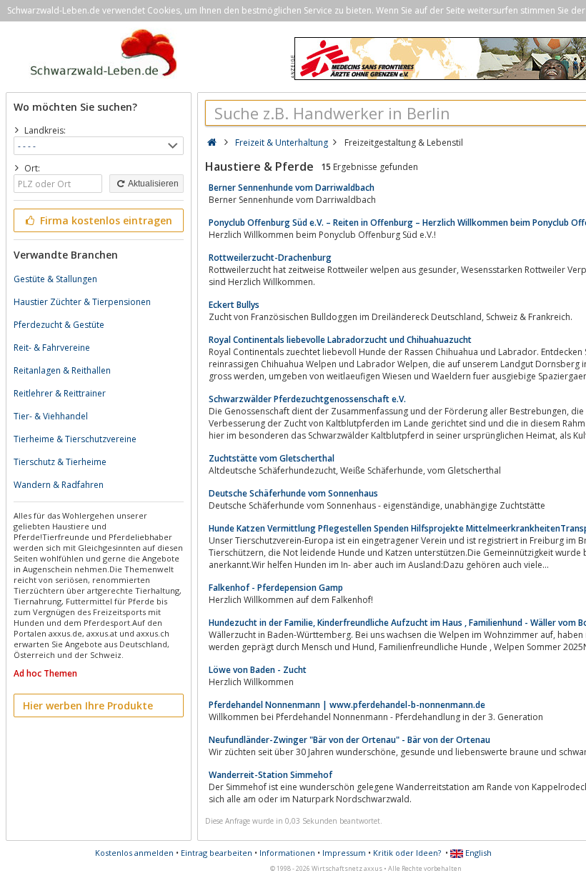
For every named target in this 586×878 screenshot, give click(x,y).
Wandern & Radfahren (59, 485)
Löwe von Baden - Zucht (258, 670)
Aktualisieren (152, 184)
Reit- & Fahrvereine (52, 347)
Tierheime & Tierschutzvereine (75, 439)
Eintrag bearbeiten (216, 852)
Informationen (287, 852)
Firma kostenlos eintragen (104, 220)
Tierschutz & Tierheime (60, 462)
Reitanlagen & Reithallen (62, 370)
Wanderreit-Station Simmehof (270, 775)
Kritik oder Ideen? (407, 852)
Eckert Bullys (234, 305)
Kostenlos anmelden (134, 852)
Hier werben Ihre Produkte (88, 705)
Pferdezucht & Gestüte (59, 325)
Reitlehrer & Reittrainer (60, 393)
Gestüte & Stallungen (55, 279)
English (477, 852)
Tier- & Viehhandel (51, 416)
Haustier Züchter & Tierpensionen (82, 302)
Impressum (344, 852)
